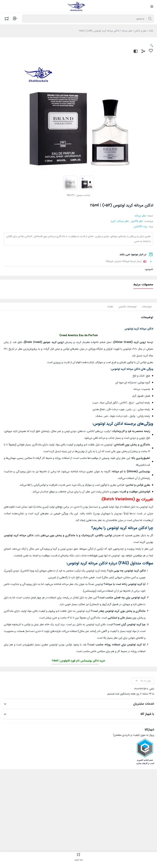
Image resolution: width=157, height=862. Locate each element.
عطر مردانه (127, 31)
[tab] (146, 307)
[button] (151, 45)
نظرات (110, 307)
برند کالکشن (140, 226)
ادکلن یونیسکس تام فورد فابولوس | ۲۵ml (75, 661)
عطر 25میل (137, 221)
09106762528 (141, 689)
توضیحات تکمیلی (128, 307)
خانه (151, 31)
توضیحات (147, 307)
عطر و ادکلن (140, 31)
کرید (112, 221)
